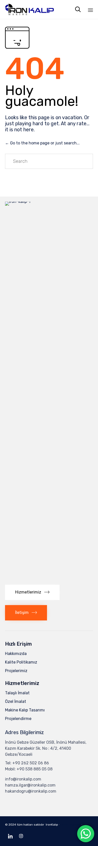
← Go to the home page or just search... (42, 143)
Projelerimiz (16, 670)
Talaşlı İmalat (17, 693)
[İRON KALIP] (29, 9)
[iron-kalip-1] (49, 201)
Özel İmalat (15, 701)
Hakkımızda (16, 653)
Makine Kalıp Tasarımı (25, 710)
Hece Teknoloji (70, 824)
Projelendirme (18, 718)
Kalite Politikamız (21, 662)
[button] (32, 592)
